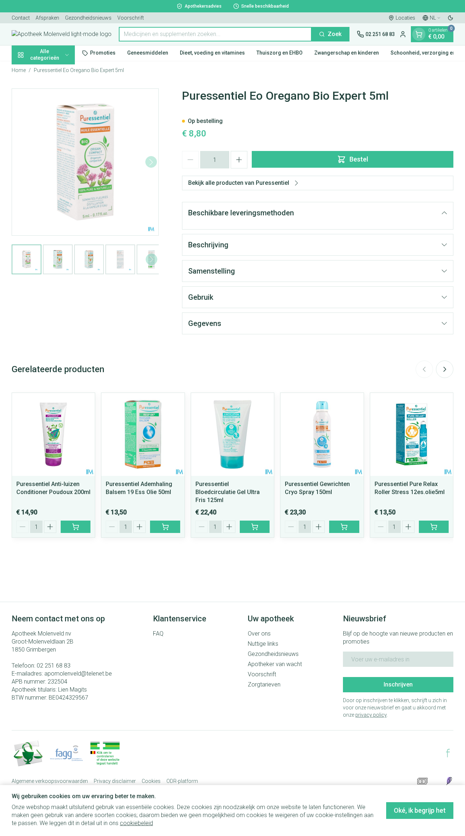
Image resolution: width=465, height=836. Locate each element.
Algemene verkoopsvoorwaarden (50, 781)
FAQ (158, 633)
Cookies (151, 781)
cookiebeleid (136, 823)
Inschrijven (398, 684)
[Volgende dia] (444, 369)
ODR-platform (182, 781)
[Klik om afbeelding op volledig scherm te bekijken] (85, 162)
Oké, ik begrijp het (420, 810)
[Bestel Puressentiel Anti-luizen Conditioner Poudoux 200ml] (75, 527)
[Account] (403, 34)
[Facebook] (447, 753)
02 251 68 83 (53, 665)
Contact (21, 18)
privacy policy (371, 715)
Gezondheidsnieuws (88, 18)
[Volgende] (151, 162)
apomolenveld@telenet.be (78, 673)
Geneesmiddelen (147, 53)
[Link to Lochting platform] (449, 781)
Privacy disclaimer (115, 781)
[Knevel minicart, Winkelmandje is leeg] (418, 34)
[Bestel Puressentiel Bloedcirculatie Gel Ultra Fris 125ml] (255, 527)
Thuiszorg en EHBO (279, 53)
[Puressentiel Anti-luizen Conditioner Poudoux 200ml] (53, 434)
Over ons (259, 633)
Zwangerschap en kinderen (346, 53)
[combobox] (215, 34)
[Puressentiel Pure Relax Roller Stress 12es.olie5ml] (411, 434)
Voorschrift (130, 18)
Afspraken (47, 18)
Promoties (103, 53)
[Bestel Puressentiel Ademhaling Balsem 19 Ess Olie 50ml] (165, 527)
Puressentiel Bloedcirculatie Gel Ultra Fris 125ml (227, 492)
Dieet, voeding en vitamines (212, 53)
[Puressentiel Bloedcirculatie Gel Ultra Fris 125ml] (232, 434)
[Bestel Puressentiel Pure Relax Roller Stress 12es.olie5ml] (434, 527)
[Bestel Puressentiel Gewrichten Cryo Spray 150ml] (344, 527)
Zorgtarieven (264, 684)
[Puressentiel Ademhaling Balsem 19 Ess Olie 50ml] (142, 434)
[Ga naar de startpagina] (62, 34)
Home (19, 70)
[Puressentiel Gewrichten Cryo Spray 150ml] (321, 434)
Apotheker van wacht (275, 664)
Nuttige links (263, 643)
